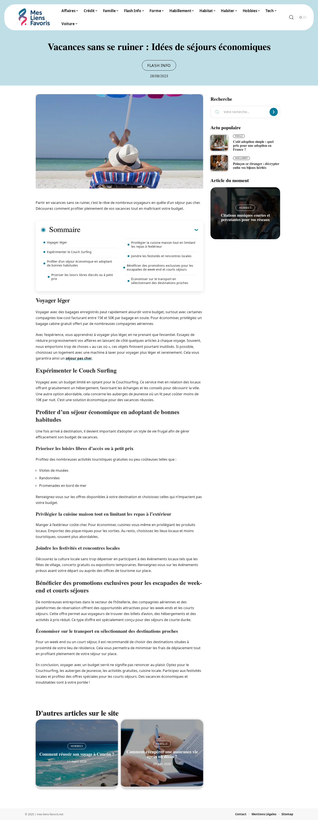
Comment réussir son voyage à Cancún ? (76, 754)
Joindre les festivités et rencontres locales (161, 256)
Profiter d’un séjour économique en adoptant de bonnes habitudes (79, 263)
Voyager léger (57, 242)
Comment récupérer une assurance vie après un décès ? (162, 754)
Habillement (241, 158)
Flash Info (159, 65)
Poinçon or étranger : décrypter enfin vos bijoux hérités (256, 165)
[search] (291, 17)
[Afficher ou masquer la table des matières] (139, 229)
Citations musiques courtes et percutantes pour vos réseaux (245, 217)
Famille (162, 744)
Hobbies (77, 746)
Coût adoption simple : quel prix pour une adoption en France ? (253, 145)
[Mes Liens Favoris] (34, 17)
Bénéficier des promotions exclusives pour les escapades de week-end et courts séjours (160, 267)
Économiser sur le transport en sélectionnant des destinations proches (159, 281)
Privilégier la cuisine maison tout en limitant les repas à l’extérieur (163, 245)
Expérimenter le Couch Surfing (69, 252)
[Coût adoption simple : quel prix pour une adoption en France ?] (219, 143)
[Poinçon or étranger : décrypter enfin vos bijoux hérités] (219, 163)
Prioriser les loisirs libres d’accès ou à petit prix (82, 277)
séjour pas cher (79, 358)
